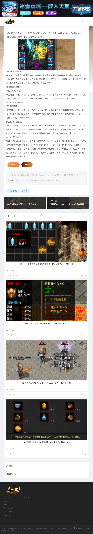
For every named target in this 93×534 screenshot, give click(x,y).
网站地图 (79, 528)
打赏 (28, 164)
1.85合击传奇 (13, 191)
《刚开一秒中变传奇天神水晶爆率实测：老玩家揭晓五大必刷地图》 (46, 264)
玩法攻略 (17, 180)
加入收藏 (14, 164)
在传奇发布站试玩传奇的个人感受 (21, 204)
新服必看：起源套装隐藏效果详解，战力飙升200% (46, 323)
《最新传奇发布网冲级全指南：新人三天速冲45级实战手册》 (46, 383)
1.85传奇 (25, 191)
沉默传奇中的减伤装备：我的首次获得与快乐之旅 (68, 204)
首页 (12, 180)
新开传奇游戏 (5, 504)
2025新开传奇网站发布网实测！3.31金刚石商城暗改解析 (47, 442)
